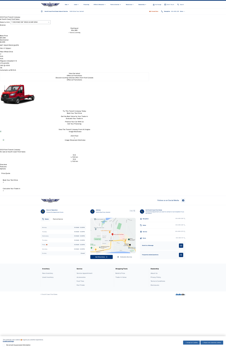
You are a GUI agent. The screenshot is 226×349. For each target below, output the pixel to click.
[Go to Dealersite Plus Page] (180, 294)
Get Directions (101, 257)
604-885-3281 (175, 11)
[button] (157, 5)
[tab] (74, 25)
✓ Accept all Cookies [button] (191, 342)
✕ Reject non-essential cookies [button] (212, 342)
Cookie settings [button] (8, 341)
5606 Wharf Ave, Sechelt (77, 11)
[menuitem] (67, 5)
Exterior (3, 25)
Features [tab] (3, 167)
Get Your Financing (74, 124)
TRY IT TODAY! (5, 48)
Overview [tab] (3, 164)
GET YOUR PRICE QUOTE (9, 45)
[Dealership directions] (113, 235)
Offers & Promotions (74, 80)
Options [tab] (3, 169)
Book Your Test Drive (74, 113)
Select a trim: (5, 22)
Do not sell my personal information (18, 345)
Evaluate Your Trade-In (74, 118)
